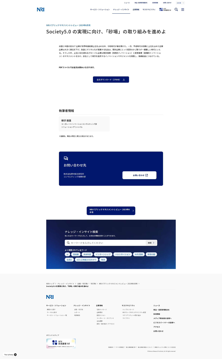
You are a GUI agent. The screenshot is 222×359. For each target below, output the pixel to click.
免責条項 (110, 347)
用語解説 (77, 315)
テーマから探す (52, 312)
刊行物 (93, 283)
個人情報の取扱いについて (145, 347)
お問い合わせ (167, 3)
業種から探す (51, 309)
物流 (103, 259)
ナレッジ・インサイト (121, 9)
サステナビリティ (149, 9)
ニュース (127, 3)
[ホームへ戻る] (40, 9)
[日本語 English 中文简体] (180, 3)
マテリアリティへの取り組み (132, 315)
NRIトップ (50, 283)
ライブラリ (126, 318)
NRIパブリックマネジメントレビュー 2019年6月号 (110, 211)
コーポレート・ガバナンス (105, 318)
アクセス (156, 327)
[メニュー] (182, 9)
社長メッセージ (102, 309)
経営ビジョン (101, 315)
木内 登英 (139, 254)
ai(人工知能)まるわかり (86, 259)
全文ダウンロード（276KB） (109, 79)
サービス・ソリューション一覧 (57, 315)
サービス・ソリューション (100, 9)
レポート (77, 312)
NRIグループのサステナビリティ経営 (134, 312)
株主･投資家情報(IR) (141, 3)
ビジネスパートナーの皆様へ (164, 322)
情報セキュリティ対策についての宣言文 (165, 347)
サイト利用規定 (120, 347)
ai (67, 254)
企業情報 (136, 9)
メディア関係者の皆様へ (162, 318)
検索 (150, 242)
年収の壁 (151, 254)
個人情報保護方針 (131, 347)
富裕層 (76, 254)
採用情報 (155, 3)
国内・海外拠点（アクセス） (106, 324)
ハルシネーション (122, 254)
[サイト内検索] (176, 9)
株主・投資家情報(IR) (161, 310)
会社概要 (99, 321)
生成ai (69, 259)
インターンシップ (103, 254)
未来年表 (87, 254)
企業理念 (99, 312)
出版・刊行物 (82, 283)
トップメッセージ (128, 309)
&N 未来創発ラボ (165, 9)
